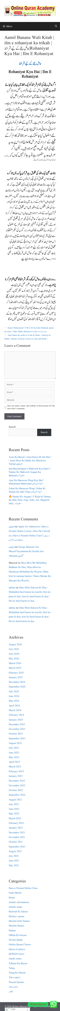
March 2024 (15, 710)
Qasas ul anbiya (17, 949)
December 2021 (17, 832)
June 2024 (14, 696)
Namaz (12, 930)
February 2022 (16, 823)
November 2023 (17, 729)
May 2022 (14, 813)
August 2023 (15, 743)
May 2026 (14, 658)
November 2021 (17, 837)
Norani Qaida (16, 940)
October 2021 (16, 842)
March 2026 (15, 663)
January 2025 (16, 677)
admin (12, 587)
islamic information (19, 902)
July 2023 (14, 748)
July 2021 (14, 856)
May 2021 (14, 865)
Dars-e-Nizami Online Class (23, 888)
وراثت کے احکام (13, 987)
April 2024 (14, 705)
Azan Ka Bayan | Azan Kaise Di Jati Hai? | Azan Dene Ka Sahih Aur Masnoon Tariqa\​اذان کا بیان (30, 460)
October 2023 (16, 733)
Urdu (12, 1009)
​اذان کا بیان (12, 526)
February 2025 (16, 672)
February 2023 (16, 771)
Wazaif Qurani (16, 982)
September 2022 (17, 795)
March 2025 (15, 668)
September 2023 (17, 738)
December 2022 (17, 780)
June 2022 (14, 809)
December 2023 (17, 724)
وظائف (11, 991)
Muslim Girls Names (19, 921)
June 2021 (14, 860)
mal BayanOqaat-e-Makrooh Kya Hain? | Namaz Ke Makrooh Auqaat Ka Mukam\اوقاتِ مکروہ (30, 472)
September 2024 (17, 686)
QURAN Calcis (16, 954)
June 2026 (14, 654)
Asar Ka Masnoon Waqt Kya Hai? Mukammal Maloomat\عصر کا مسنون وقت (26, 482)
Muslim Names (16, 925)
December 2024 (17, 682)
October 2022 (16, 790)
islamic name (15, 907)
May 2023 (14, 757)
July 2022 (14, 804)
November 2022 (17, 785)
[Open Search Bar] (56, 26)
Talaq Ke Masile (17, 972)
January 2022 (16, 827)
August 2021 (15, 851)
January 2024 (16, 719)
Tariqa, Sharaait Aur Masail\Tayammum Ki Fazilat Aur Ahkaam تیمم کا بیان (26, 551)
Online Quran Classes (20, 944)
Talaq (12, 968)
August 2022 (15, 799)
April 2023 (14, 762)
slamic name (15, 958)
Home (12, 897)
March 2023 (15, 766)
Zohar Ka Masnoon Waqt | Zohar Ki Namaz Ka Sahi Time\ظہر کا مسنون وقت (27, 490)
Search (12, 427)
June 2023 (14, 752)
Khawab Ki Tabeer (18, 911)
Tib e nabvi (14, 977)
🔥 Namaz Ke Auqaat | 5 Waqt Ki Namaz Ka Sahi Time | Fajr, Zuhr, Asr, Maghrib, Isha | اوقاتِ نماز (30, 500)
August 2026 (15, 644)
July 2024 (14, 691)
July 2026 (14, 649)
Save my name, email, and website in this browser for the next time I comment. (31, 407)
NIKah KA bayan (18, 935)
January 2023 (16, 776)
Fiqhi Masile (15, 893)
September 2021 (17, 846)
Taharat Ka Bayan (18, 963)
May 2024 (14, 701)
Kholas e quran (16, 916)
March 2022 (15, 818)
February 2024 (16, 715)
